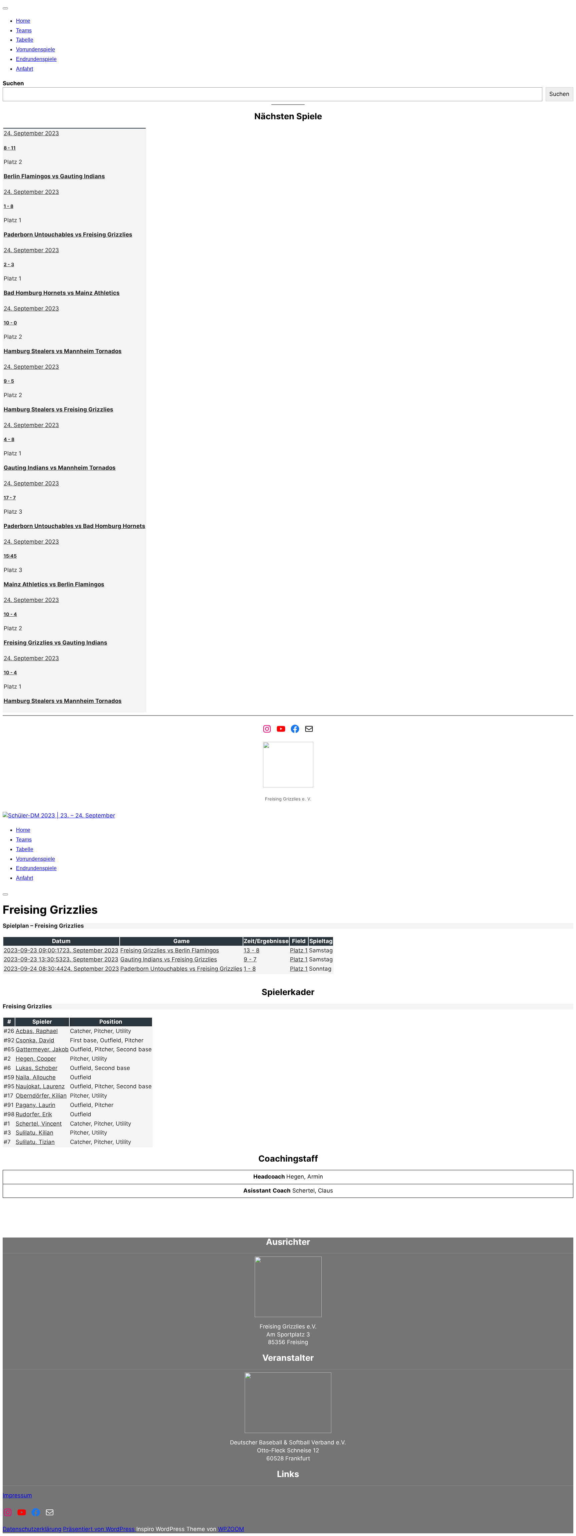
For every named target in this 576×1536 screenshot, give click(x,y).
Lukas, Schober (36, 1068)
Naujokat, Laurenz (40, 1086)
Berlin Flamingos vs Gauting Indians (54, 176)
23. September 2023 (61, 950)
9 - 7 (250, 959)
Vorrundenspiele (35, 49)
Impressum (17, 1495)
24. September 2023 (31, 133)
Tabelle (24, 40)
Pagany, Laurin (35, 1105)
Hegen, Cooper (36, 1058)
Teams (24, 30)
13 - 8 (251, 950)
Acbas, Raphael (37, 1031)
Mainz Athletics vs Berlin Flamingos (54, 584)
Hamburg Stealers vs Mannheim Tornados (63, 351)
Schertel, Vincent (39, 1123)
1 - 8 (250, 968)
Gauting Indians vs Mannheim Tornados (60, 467)
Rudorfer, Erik (34, 1114)
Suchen (13, 83)
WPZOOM (231, 1529)
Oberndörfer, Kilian (41, 1095)
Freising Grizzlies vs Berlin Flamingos (169, 950)
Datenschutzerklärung (32, 1529)
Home (23, 21)
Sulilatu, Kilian (34, 1132)
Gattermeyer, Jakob (42, 1049)
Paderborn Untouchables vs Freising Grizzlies (68, 234)
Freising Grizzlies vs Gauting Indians (55, 642)
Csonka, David (35, 1040)
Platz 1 (299, 950)
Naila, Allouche (36, 1077)
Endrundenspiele (36, 59)
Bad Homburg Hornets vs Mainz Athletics (62, 292)
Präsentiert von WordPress (99, 1529)
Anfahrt (24, 69)
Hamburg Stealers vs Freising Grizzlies (58, 409)
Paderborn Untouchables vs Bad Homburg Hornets (74, 526)
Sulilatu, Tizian (35, 1142)
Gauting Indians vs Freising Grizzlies (168, 959)
